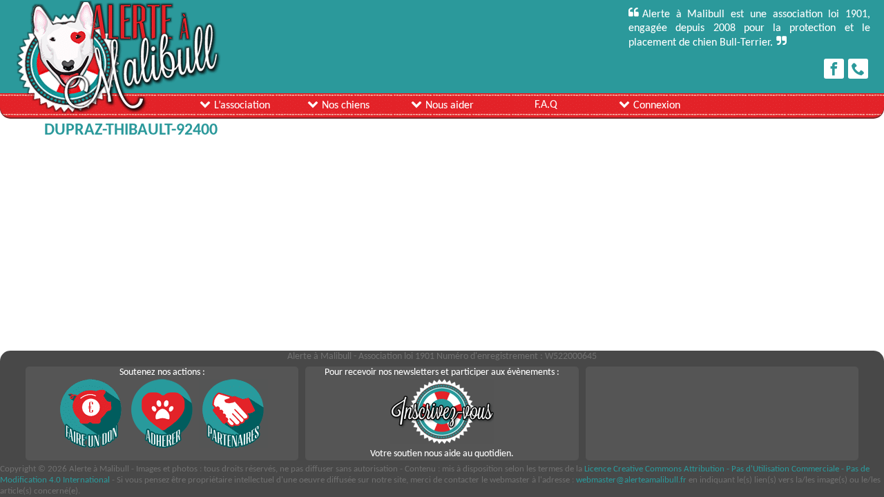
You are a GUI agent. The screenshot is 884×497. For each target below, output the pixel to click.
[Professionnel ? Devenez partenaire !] (233, 445)
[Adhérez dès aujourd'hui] (162, 445)
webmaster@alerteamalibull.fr (631, 480)
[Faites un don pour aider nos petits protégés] (91, 445)
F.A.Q (546, 104)
